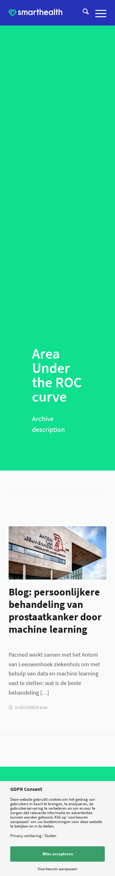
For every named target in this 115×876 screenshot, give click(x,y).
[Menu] (97, 13)
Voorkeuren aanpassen (57, 869)
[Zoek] (82, 13)
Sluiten (50, 836)
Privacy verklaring (26, 836)
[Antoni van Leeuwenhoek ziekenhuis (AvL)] (57, 553)
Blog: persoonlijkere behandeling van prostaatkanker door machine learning (55, 610)
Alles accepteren (57, 854)
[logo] (35, 13)
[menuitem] (82, 13)
